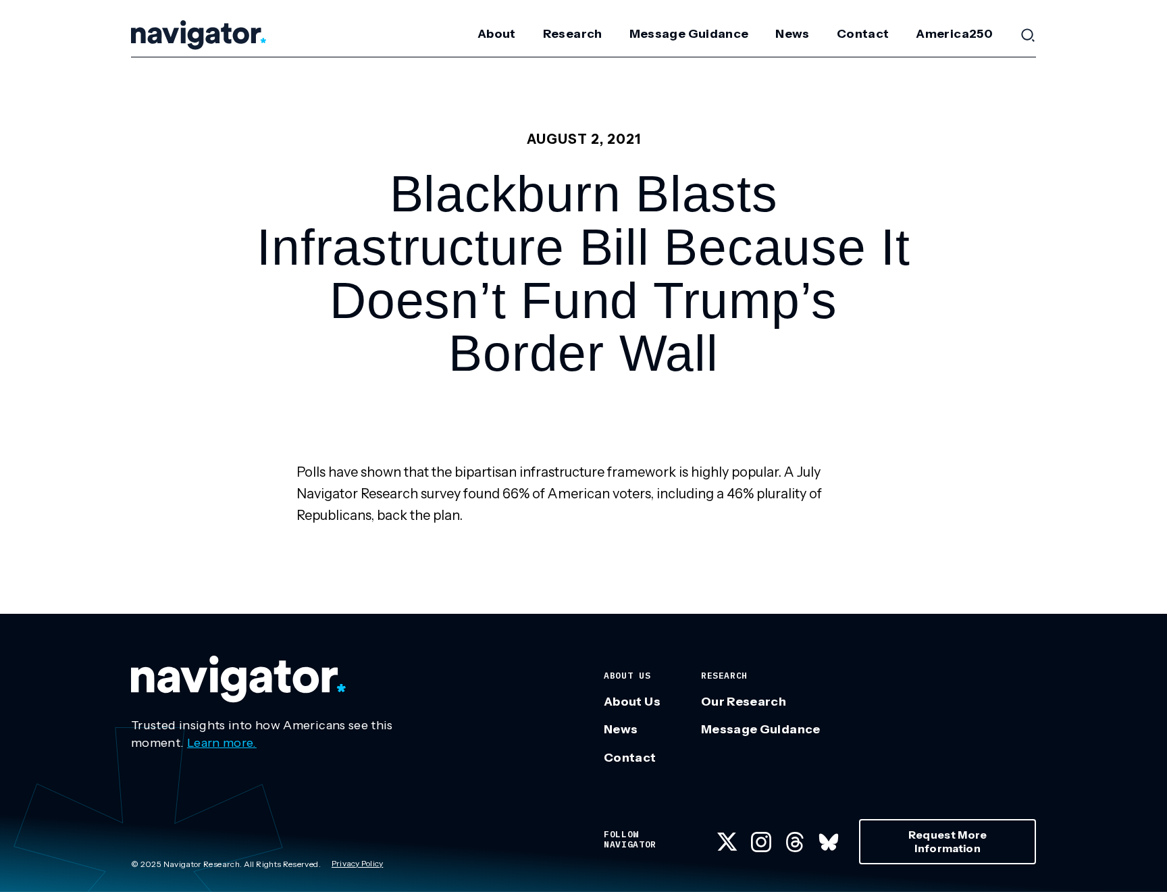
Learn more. (222, 742)
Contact (863, 33)
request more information (947, 841)
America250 (954, 33)
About (496, 33)
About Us (632, 701)
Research (572, 33)
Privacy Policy (357, 863)
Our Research (743, 701)
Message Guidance (689, 33)
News (792, 33)
